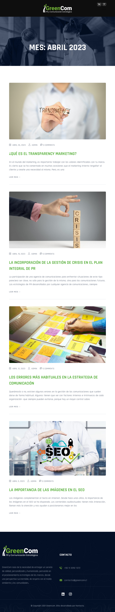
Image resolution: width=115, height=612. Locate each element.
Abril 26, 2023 (19, 145)
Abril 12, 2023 (18, 368)
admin (34, 145)
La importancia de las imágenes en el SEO (47, 490)
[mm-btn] (104, 8)
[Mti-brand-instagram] (70, 594)
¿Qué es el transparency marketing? (43, 153)
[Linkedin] (63, 594)
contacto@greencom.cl (75, 580)
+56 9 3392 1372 (72, 568)
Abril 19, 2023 (18, 253)
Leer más (13, 177)
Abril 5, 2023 (18, 481)
